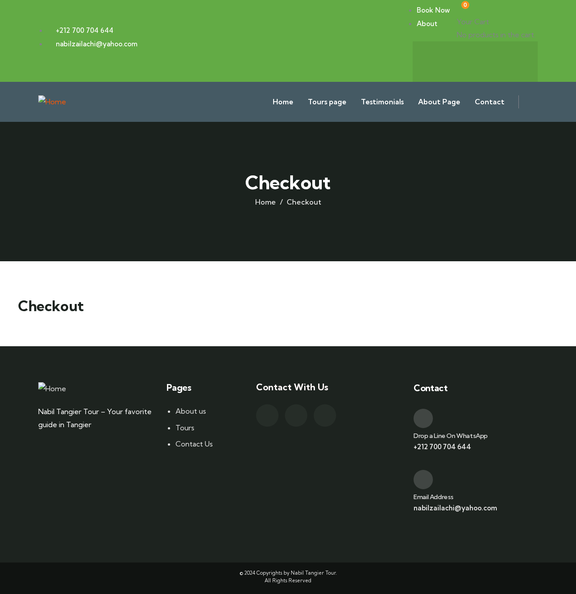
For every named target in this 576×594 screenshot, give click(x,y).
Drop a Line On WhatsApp (451, 436)
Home (265, 201)
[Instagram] (511, 60)
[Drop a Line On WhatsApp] (423, 418)
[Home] (52, 101)
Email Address (434, 497)
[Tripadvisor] (475, 60)
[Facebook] (439, 60)
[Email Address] (423, 479)
